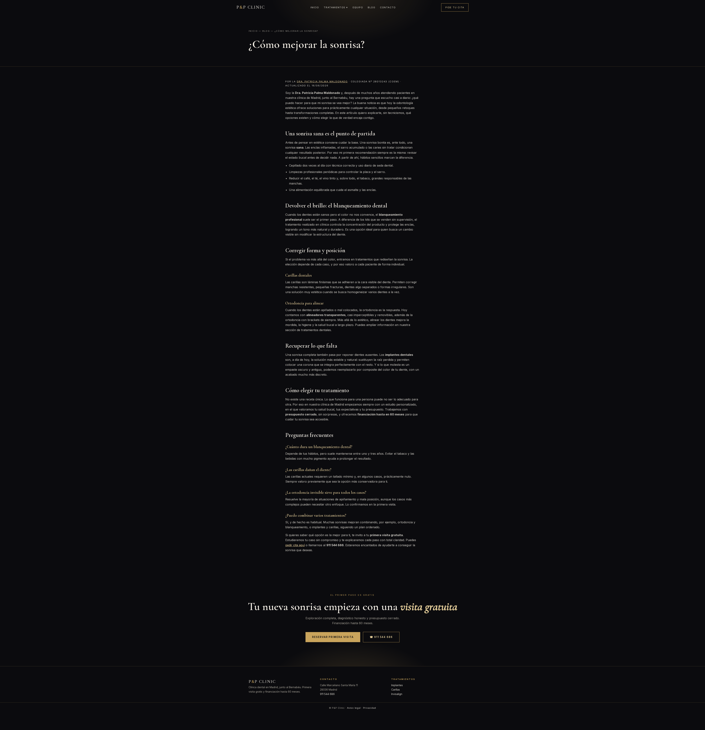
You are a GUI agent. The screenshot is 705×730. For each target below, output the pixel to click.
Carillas (395, 689)
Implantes (397, 685)
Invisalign (396, 694)
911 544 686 (327, 694)
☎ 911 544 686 (381, 637)
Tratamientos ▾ (336, 7)
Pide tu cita (454, 7)
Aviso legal (354, 708)
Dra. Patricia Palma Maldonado (322, 81)
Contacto (388, 7)
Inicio (314, 7)
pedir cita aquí (295, 545)
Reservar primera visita (333, 637)
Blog (371, 7)
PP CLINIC (250, 7)
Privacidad (369, 708)
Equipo (358, 7)
